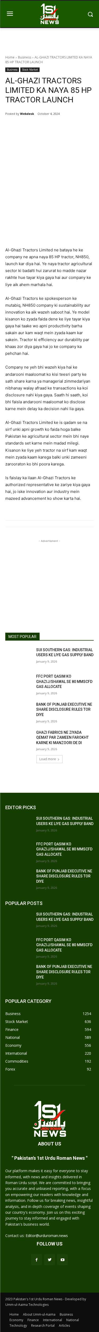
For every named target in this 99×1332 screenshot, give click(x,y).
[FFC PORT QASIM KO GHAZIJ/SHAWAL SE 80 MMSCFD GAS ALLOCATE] (18, 683)
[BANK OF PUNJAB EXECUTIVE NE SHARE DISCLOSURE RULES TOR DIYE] (18, 711)
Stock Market (30, 69)
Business (24, 57)
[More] (63, 127)
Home (10, 57)
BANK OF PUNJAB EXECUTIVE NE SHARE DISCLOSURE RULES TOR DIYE (64, 709)
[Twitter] (39, 127)
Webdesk (27, 114)
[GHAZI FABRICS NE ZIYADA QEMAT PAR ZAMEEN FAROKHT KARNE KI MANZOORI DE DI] (18, 739)
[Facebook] (27, 127)
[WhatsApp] (51, 127)
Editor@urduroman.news (47, 1235)
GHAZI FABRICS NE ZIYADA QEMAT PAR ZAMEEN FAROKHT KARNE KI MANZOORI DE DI (62, 737)
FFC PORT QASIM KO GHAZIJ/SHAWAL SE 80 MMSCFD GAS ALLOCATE (64, 681)
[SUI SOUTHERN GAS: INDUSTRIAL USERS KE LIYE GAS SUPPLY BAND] (18, 656)
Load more (47, 759)
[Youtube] (62, 1259)
